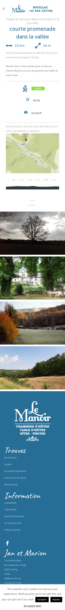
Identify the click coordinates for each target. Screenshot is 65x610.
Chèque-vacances (12, 529)
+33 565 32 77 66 (12, 583)
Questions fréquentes (14, 516)
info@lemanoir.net (12, 578)
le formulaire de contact (15, 477)
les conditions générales (15, 471)
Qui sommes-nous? (13, 523)
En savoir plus (32, 605)
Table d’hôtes (10, 509)
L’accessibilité (10, 502)
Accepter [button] (42, 599)
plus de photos (11, 484)
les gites (8, 464)
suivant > (32, 204)
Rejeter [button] (56, 599)
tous (32, 200)
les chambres (10, 457)
